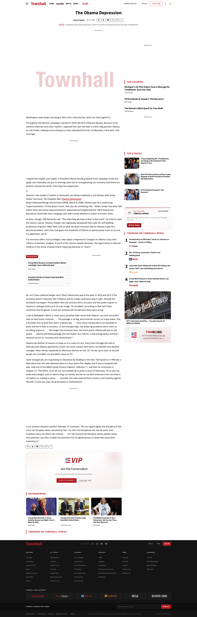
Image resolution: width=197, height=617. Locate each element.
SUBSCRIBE (156, 3)
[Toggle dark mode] (170, 3)
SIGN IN (144, 3)
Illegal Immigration (56, 577)
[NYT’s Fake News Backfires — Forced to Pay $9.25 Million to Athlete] (148, 305)
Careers (125, 565)
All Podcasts (102, 577)
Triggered (101, 562)
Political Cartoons (31, 573)
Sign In (151, 544)
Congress (53, 562)
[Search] (165, 3)
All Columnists (78, 581)
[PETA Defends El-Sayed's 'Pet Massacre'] (131, 194)
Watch (28, 569)
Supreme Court (55, 581)
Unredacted (102, 565)
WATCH (68, 3)
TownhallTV (29, 577)
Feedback (50, 614)
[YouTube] (106, 544)
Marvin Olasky (79, 20)
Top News (29, 558)
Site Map (72, 614)
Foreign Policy (54, 573)
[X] (92, 544)
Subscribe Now (85, 480)
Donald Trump (54, 565)
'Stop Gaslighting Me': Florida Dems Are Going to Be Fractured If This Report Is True (155, 161)
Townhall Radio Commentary (107, 573)
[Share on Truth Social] (103, 20)
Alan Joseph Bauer (80, 573)
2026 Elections (54, 558)
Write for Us (126, 573)
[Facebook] (101, 544)
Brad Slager (78, 569)
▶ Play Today (134, 225)
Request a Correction (62, 614)
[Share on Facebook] (108, 20)
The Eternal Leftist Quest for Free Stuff (143, 108)
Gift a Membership (152, 562)
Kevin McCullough (79, 565)
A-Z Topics (54, 552)
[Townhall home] (34, 543)
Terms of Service (30, 614)
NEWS (51, 3)
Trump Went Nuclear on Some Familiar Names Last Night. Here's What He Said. (41, 520)
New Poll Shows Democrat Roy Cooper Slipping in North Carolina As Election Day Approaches (156, 176)
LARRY (100, 558)
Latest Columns (30, 565)
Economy (53, 569)
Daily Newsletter (152, 565)
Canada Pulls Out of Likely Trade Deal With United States (73, 519)
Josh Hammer (78, 577)
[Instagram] (97, 544)
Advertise (125, 562)
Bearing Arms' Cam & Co (106, 569)
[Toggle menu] (27, 3)
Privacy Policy (41, 614)
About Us (125, 558)
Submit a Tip (127, 569)
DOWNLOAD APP (130, 3)
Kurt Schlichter (79, 558)
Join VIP (166, 544)
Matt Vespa (31, 525)
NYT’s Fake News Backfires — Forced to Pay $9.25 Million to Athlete (145, 322)
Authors (28, 581)
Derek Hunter (78, 562)
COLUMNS (60, 3)
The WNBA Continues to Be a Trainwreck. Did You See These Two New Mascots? (105, 520)
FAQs (158, 544)
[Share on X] (98, 20)
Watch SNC (150, 569)
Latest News (29, 562)
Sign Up (166, 607)
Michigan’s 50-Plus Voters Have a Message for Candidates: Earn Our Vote (147, 88)
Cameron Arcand (65, 525)
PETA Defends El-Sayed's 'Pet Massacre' (144, 99)
